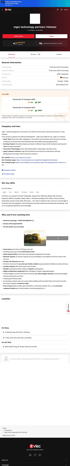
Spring (31, 192)
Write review (18, 36)
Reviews (35, 54)
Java (10, 192)
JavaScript (24, 192)
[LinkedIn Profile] (31, 455)
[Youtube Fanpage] (39, 455)
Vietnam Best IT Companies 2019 (24, 107)
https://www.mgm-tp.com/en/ (21, 157)
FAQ (21, 117)
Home (4, 428)
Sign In (66, 9)
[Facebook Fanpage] (35, 455)
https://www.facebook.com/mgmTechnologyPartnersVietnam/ (37, 160)
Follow (51, 36)
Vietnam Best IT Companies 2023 (24, 99)
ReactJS (17, 192)
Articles (59, 54)
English (4, 192)
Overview (11, 54)
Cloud (37, 192)
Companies (8, 430)
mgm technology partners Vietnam (15, 432)
